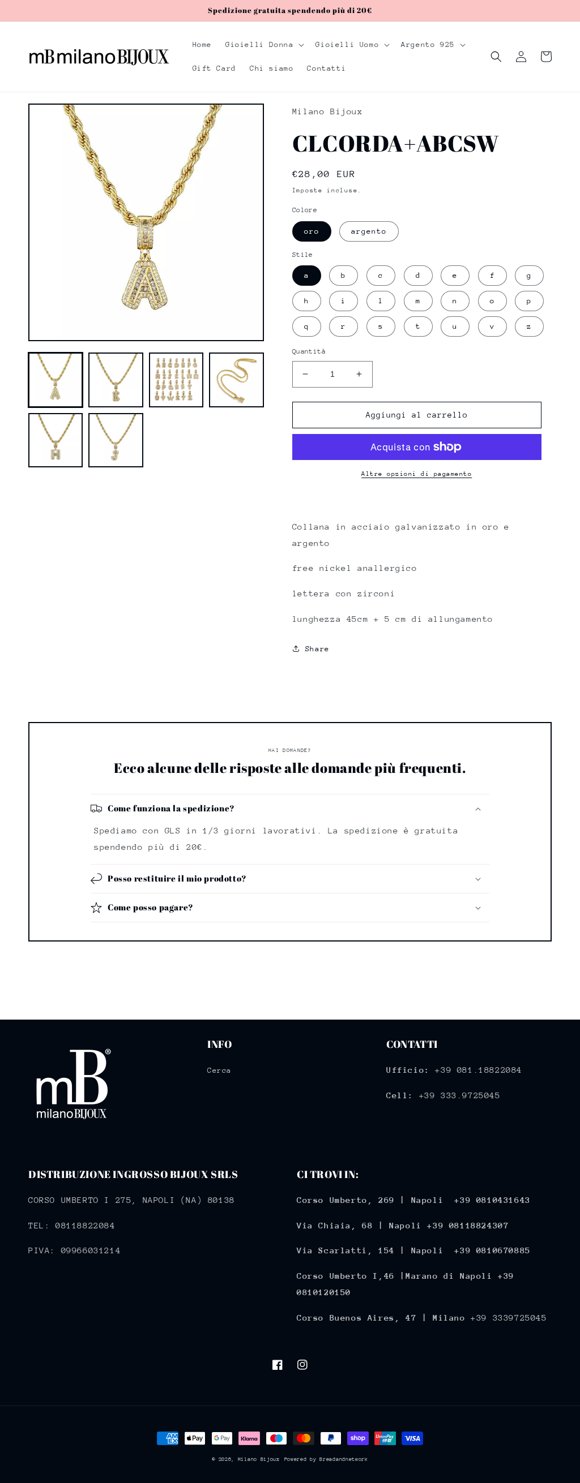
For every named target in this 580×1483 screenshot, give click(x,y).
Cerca (219, 1070)
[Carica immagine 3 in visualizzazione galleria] (176, 380)
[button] (264, 45)
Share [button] (317, 648)
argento (369, 231)
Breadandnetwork (343, 1459)
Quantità (309, 351)
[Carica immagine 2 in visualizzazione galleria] (115, 380)
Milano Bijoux (259, 1459)
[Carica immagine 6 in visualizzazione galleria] (115, 440)
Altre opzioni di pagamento (416, 474)
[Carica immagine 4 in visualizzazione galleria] (236, 380)
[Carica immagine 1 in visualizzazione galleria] (55, 380)
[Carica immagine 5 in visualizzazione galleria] (55, 440)
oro (311, 231)
